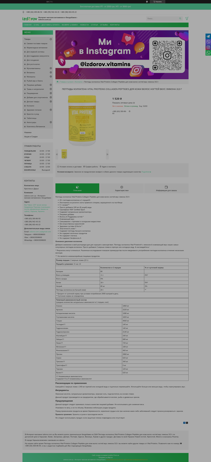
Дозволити (114, 104)
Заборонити (97, 104)
